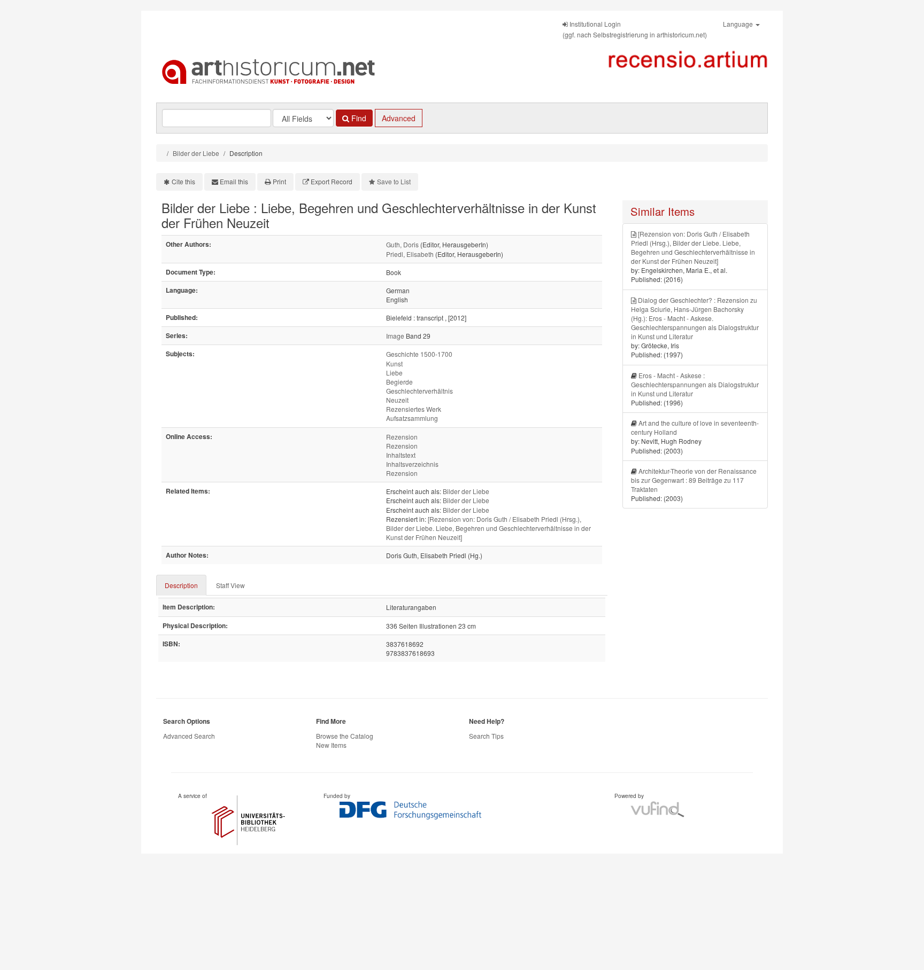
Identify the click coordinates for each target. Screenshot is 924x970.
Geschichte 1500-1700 (419, 353)
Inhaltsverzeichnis (412, 463)
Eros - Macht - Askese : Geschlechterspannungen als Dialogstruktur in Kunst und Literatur (695, 384)
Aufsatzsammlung (412, 418)
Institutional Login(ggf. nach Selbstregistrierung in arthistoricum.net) (635, 29)
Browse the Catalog (344, 735)
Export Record (331, 181)
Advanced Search (189, 735)
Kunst (394, 363)
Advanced (398, 118)
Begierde (399, 381)
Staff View (230, 585)
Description (181, 585)
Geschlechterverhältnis (419, 390)
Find (357, 118)
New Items (331, 744)
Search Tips (486, 735)
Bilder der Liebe (196, 153)
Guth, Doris (402, 244)
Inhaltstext (400, 454)
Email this (234, 181)
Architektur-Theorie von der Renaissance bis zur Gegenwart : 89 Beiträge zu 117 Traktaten (694, 480)
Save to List (394, 181)
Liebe (394, 372)
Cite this (183, 181)
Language (738, 23)
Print (279, 181)
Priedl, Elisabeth (410, 254)
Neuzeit (397, 399)
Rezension (402, 436)
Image (395, 335)
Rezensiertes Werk (413, 408)
